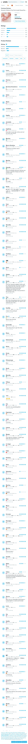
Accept (13, 742)
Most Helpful (18, 55)
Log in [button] (22, 2)
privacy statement (5, 734)
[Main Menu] (1, 2)
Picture (11, 55)
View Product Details (20, 21)
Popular (3, 5)
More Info (24, 742)
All (7, 55)
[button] (20, 2)
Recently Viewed (19, 5)
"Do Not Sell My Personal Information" (13, 739)
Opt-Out (18, 742)
